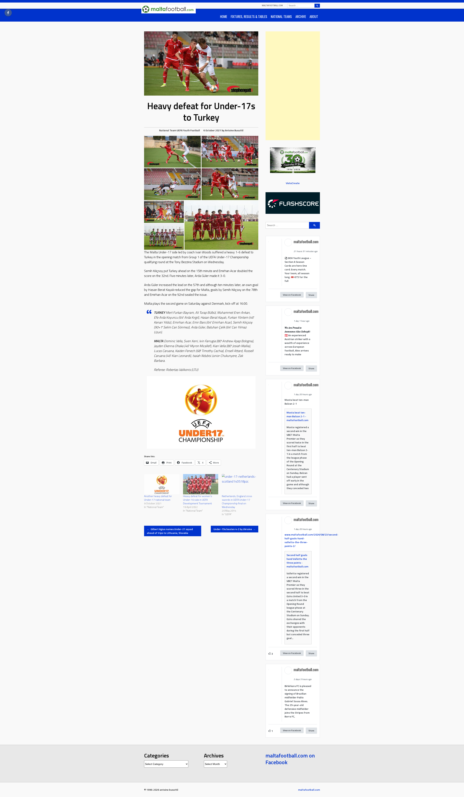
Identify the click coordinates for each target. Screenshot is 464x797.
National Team (167, 130)
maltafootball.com (272, 5)
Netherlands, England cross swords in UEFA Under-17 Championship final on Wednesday (237, 501)
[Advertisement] (293, 85)
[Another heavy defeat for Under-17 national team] (161, 484)
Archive (300, 16)
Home (223, 16)
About (314, 16)
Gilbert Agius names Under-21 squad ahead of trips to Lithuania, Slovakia (170, 531)
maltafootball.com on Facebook (290, 759)
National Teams (281, 16)
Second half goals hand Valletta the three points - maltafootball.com (297, 560)
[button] (172, 152)
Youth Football (191, 130)
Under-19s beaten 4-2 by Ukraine (235, 529)
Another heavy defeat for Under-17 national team (158, 498)
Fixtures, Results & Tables (249, 16)
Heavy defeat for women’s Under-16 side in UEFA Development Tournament (197, 499)
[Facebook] (8, 12)
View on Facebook (292, 294)
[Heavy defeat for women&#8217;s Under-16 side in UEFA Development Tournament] (200, 484)
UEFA (180, 130)
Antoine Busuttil (234, 130)
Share (311, 295)
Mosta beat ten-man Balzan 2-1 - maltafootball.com (297, 416)
